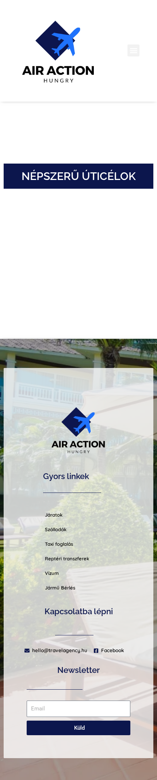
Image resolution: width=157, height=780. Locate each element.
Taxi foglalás (59, 544)
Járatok (53, 515)
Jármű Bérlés (60, 588)
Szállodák (55, 529)
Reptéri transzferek (67, 558)
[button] (133, 50)
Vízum (52, 573)
